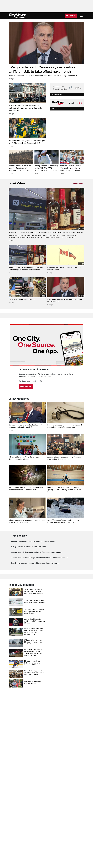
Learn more (25, 386)
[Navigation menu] (81, 15)
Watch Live (71, 16)
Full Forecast (57, 94)
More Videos (78, 184)
